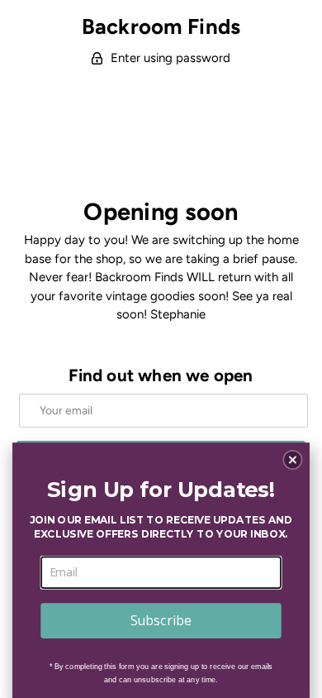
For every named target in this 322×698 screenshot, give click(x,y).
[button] (292, 460)
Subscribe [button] (161, 620)
